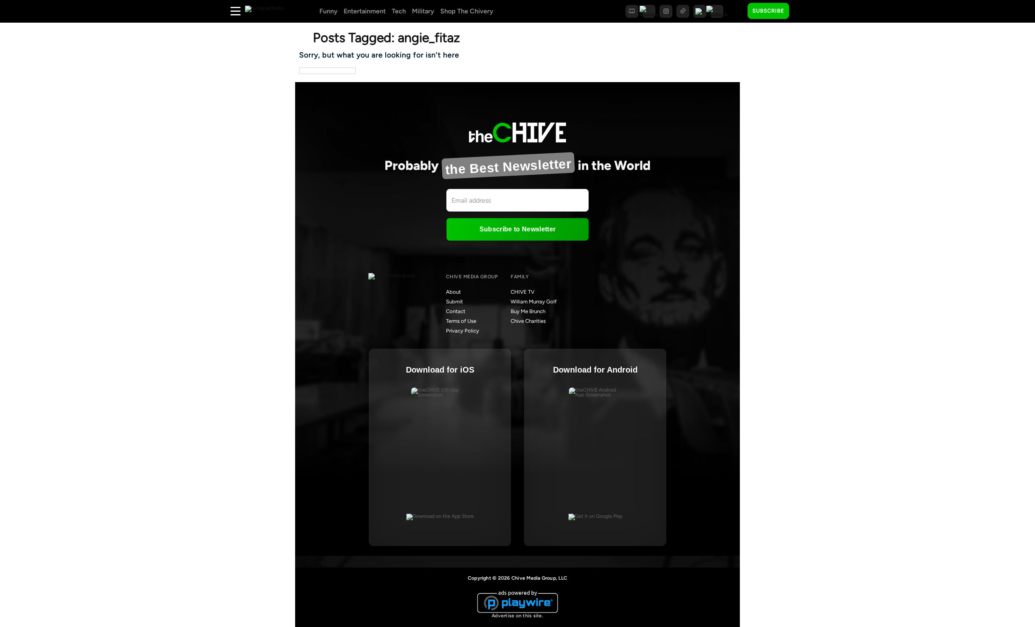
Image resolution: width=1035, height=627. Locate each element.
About (453, 292)
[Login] (802, 11)
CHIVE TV (522, 292)
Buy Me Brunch (528, 311)
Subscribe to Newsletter (517, 229)
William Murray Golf (534, 302)
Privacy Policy (462, 331)
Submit (454, 302)
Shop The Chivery (466, 11)
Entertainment (365, 11)
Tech (399, 11)
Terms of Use (461, 321)
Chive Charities (528, 321)
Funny (328, 11)
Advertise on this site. (517, 616)
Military (423, 11)
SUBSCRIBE (768, 11)
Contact (455, 311)
